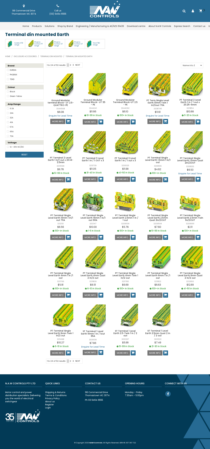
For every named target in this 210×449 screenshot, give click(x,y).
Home (26, 26)
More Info (57, 121)
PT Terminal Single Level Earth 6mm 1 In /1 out (157, 275)
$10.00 (93, 227)
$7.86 (93, 343)
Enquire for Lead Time (60, 115)
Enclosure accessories (25, 56)
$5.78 (125, 227)
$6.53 (190, 170)
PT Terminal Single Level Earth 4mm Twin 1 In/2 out (125, 275)
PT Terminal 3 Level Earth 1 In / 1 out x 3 (125, 159)
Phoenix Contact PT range (38, 44)
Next (77, 64)
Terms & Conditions (56, 395)
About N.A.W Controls (160, 26)
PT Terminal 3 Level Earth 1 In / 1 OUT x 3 (93, 159)
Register (49, 404)
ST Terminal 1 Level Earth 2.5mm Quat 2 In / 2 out (157, 333)
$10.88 (190, 111)
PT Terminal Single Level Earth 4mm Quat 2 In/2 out (93, 275)
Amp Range (14, 104)
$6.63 (158, 285)
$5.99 (125, 342)
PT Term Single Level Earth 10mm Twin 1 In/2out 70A (158, 103)
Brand (11, 65)
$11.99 (125, 169)
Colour (11, 87)
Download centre (136, 26)
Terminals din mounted (51, 56)
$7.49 (158, 342)
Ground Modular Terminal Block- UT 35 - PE (93, 102)
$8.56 (60, 227)
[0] (201, 10)
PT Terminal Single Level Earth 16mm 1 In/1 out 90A (93, 218)
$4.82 (158, 169)
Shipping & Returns (55, 392)
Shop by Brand (65, 26)
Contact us (199, 26)
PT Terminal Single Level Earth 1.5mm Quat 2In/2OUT (190, 160)
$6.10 (125, 111)
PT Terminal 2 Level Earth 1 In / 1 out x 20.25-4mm (190, 102)
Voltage (12, 142)
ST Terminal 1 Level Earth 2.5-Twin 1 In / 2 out (125, 333)
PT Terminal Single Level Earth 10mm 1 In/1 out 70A (60, 218)
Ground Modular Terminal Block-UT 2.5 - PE (125, 102)
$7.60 (158, 227)
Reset (25, 154)
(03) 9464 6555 (57, 13)
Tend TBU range (96, 44)
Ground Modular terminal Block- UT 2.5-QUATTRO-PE (61, 103)
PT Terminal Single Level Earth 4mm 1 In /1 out (60, 275)
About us (50, 401)
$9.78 (60, 169)
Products (37, 26)
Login (48, 407)
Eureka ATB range (18, 44)
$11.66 (93, 111)
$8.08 (60, 112)
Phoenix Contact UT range (78, 44)
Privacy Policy (52, 398)
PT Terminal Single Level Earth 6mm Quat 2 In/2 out (190, 275)
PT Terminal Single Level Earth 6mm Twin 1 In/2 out (60, 333)
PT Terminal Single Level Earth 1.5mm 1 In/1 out (157, 160)
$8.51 (93, 285)
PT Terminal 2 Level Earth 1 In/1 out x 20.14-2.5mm (60, 160)
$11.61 (158, 112)
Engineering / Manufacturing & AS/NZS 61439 (100, 26)
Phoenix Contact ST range (58, 44)
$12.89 (190, 285)
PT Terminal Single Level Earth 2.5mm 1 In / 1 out (125, 218)
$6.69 (125, 285)
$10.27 (60, 342)
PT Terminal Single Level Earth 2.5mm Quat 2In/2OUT (158, 218)
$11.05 (93, 169)
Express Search (182, 26)
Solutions (49, 26)
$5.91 (60, 285)
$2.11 (190, 227)
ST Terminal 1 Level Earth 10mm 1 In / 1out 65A (93, 334)
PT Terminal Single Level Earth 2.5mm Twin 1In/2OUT (190, 218)
